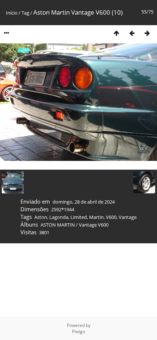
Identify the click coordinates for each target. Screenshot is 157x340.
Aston (40, 217)
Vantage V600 (93, 224)
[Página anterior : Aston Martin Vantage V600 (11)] (131, 33)
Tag (25, 12)
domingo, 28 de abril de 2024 (84, 201)
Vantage (128, 217)
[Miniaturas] (116, 33)
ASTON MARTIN (58, 224)
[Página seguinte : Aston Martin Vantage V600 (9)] (147, 33)
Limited (78, 217)
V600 (111, 217)
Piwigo (78, 331)
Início (12, 12)
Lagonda (58, 217)
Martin (96, 217)
